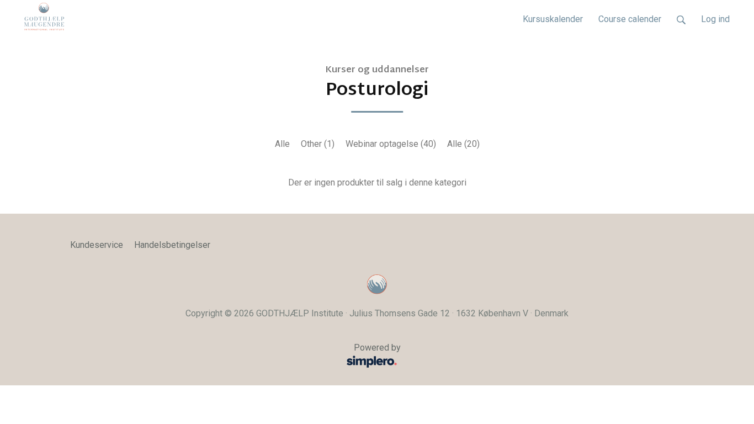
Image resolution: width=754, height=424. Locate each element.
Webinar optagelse (391, 144)
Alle (282, 144)
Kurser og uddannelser (377, 70)
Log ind (715, 19)
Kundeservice (96, 245)
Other (317, 144)
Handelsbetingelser (172, 245)
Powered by (235, 353)
